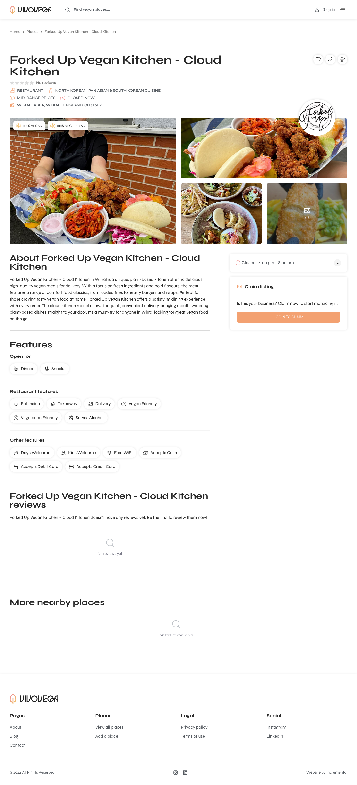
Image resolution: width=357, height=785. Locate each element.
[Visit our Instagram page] (176, 772)
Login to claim (288, 317)
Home (15, 32)
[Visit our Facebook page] (186, 772)
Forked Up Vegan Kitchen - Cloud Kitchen (80, 32)
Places (32, 32)
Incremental (336, 772)
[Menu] (342, 10)
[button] (318, 59)
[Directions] (342, 59)
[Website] (330, 59)
